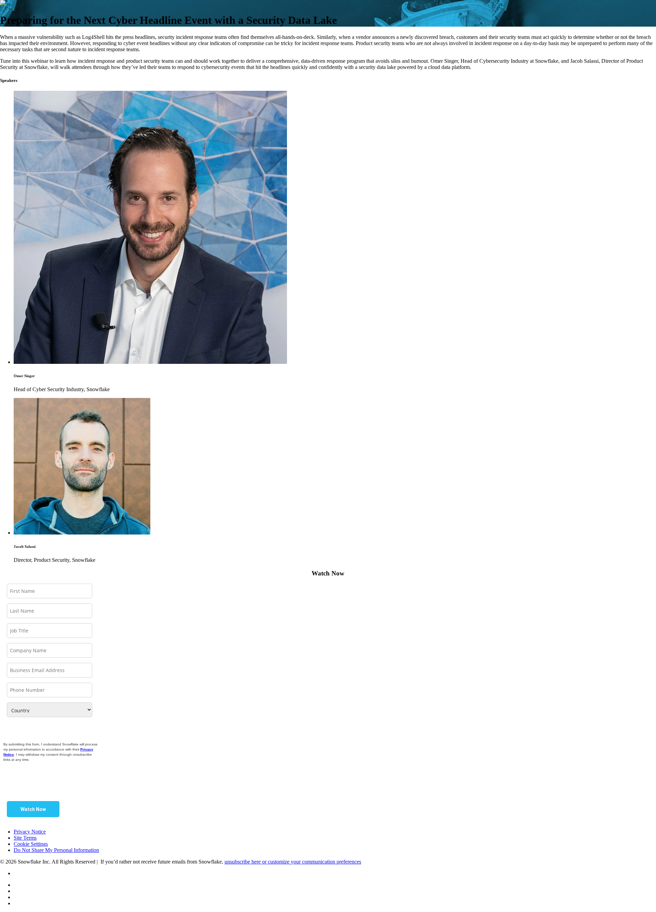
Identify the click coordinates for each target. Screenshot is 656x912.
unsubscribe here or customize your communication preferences (292, 862)
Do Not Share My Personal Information (56, 850)
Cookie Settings (31, 844)
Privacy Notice (30, 832)
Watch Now (33, 809)
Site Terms (25, 838)
